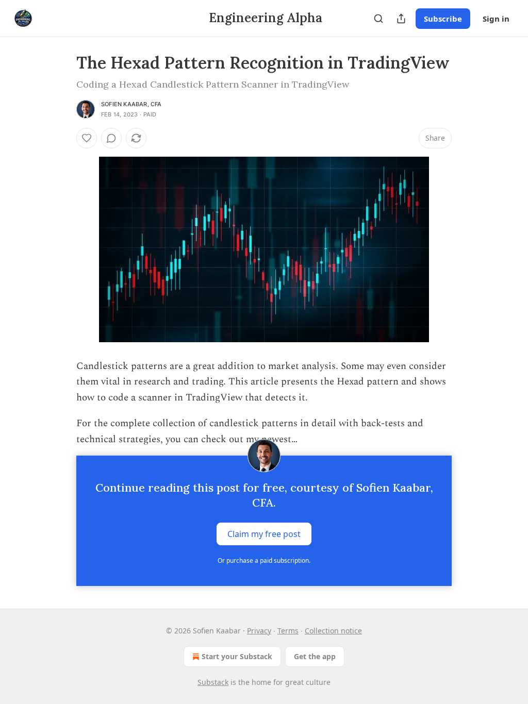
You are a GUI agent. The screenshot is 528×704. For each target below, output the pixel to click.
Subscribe (443, 18)
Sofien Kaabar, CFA (131, 104)
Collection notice (333, 630)
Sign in (496, 18)
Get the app (315, 656)
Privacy (259, 630)
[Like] (86, 138)
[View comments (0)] (111, 138)
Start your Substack (237, 656)
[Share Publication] (401, 18)
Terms (288, 630)
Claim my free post (264, 534)
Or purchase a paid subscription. (264, 560)
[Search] (378, 18)
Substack (212, 682)
